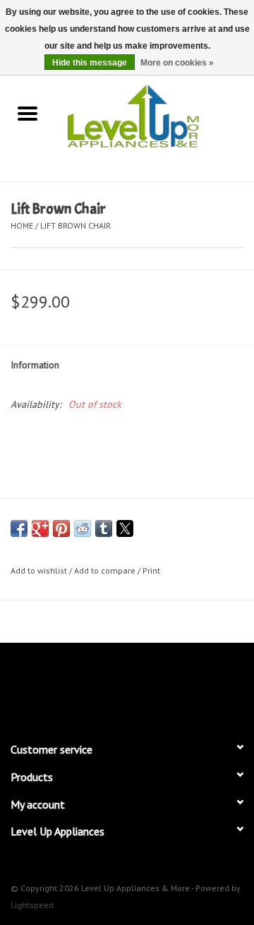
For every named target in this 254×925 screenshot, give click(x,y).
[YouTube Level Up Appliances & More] (152, 686)
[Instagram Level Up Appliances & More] (203, 686)
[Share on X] (124, 528)
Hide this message (89, 63)
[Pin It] (61, 528)
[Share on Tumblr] (103, 528)
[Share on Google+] (40, 528)
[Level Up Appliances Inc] (154, 115)
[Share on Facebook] (19, 528)
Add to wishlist (40, 570)
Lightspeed (32, 905)
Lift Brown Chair (75, 225)
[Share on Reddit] (82, 528)
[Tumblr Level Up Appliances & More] (178, 686)
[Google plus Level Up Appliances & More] (101, 686)
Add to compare (106, 570)
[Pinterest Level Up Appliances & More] (127, 686)
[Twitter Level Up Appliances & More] (76, 686)
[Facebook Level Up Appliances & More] (51, 686)
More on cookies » (177, 63)
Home (22, 225)
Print (151, 570)
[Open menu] (27, 113)
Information (35, 364)
